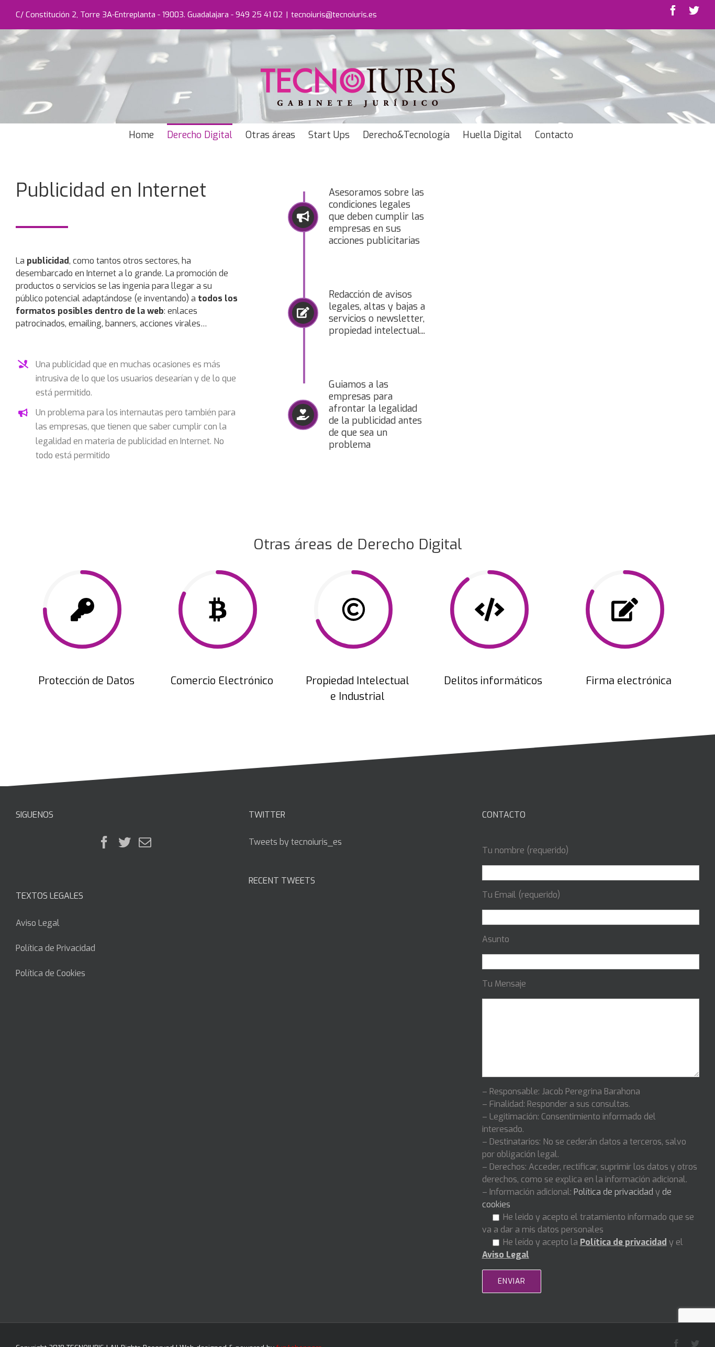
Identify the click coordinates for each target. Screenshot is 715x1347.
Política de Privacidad (55, 948)
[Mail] (145, 842)
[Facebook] (104, 842)
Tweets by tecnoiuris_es (295, 841)
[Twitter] (124, 842)
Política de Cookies (50, 973)
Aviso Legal (38, 923)
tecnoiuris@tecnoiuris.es (334, 14)
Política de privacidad (613, 1191)
